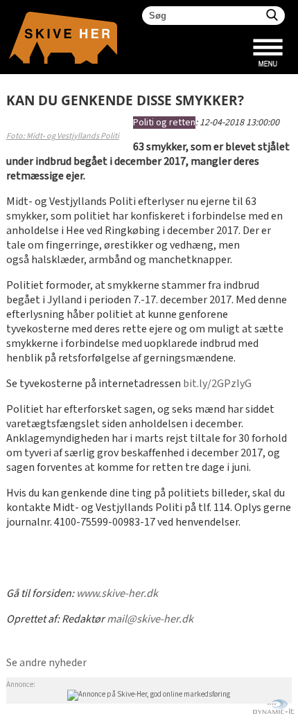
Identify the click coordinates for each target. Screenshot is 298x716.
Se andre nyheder (46, 663)
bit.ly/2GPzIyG (217, 384)
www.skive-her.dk (117, 594)
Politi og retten (164, 122)
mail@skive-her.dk (150, 619)
